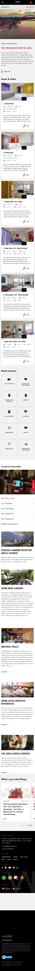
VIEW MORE (4, 671)
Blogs (9, 859)
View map (31, 7)
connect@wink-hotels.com (9, 846)
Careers (16, 857)
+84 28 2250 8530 (8, 849)
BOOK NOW (33, 485)
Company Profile (6, 857)
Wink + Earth (23, 857)
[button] (32, 99)
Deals (3, 859)
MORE (4, 818)
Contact (15, 859)
